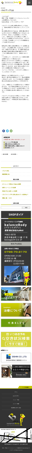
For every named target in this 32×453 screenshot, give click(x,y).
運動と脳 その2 (7, 198)
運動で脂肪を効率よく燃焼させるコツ (15, 146)
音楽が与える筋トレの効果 (9, 191)
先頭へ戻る (25, 388)
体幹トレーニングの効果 (9, 187)
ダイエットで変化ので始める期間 (11, 184)
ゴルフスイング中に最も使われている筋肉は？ (15, 194)
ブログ (4, 171)
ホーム (16, 391)
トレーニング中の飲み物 (11, 142)
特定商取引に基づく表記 (16, 407)
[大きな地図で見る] (24, 444)
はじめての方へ (16, 395)
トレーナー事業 (16, 403)
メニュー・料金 (16, 399)
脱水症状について (9, 147)
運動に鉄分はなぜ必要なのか (12, 144)
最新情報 (4, 174)
